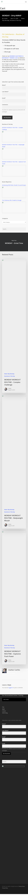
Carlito (6, 18)
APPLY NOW (6, 699)
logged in (11, 687)
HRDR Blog (5, 713)
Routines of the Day (15, 20)
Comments (5, 104)
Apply (3, 709)
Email (4, 98)
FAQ (3, 707)
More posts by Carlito (9, 673)
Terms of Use (21, 886)
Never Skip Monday (9, 373)
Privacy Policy (5, 888)
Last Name (5, 91)
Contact (4, 711)
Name (4, 85)
